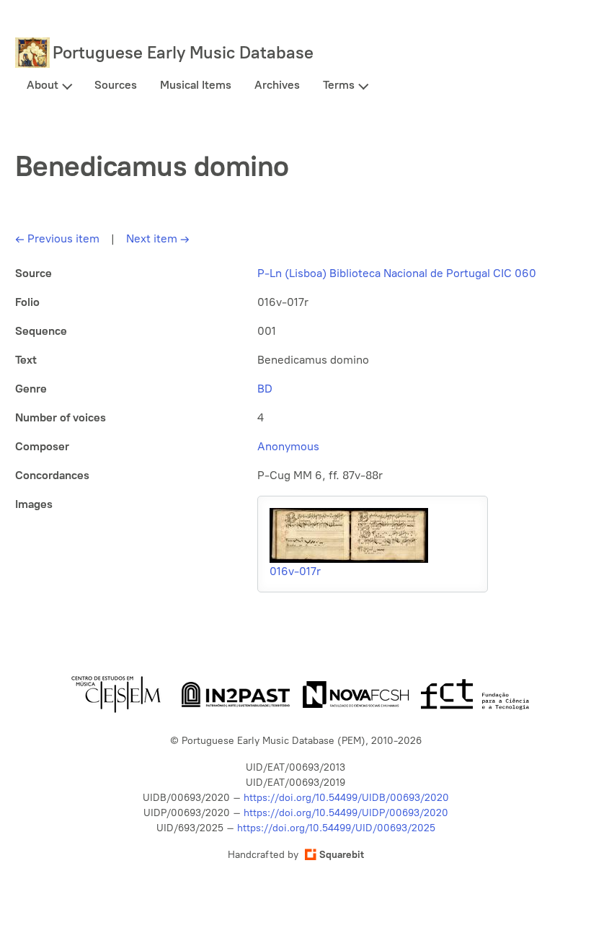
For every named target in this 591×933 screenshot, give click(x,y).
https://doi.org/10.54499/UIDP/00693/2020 (346, 813)
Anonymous (288, 446)
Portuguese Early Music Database (183, 52)
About (42, 85)
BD (264, 388)
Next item (158, 238)
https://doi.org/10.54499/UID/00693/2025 (336, 828)
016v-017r (295, 571)
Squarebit (341, 855)
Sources (115, 85)
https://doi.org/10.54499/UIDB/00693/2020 (346, 798)
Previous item (57, 238)
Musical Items (195, 85)
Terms (339, 85)
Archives (277, 85)
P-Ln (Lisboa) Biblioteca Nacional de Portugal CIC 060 (396, 273)
